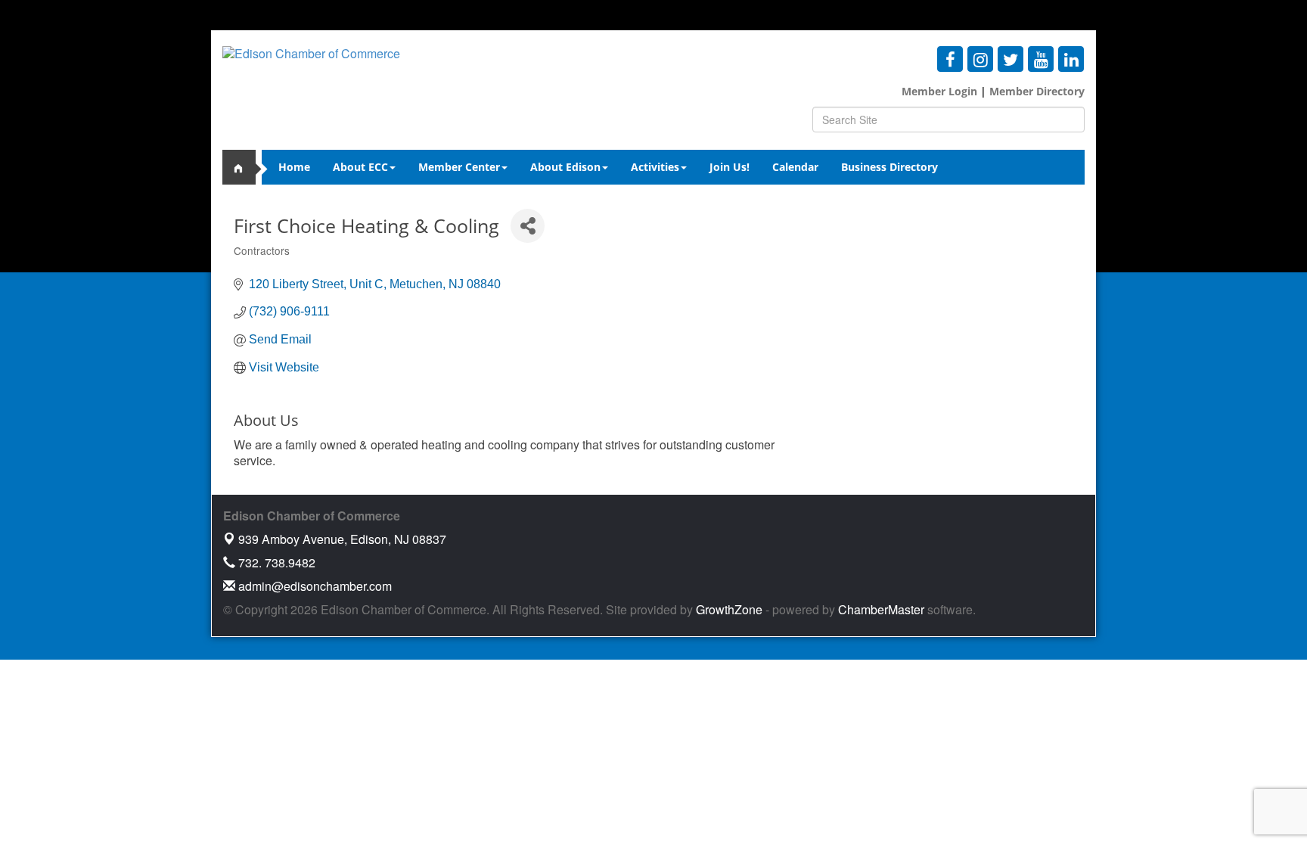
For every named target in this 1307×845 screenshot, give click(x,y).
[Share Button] (528, 226)
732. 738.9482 (275, 562)
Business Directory (889, 167)
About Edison (565, 167)
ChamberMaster (881, 609)
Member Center (459, 167)
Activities (655, 167)
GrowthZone (729, 609)
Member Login (939, 91)
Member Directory (1035, 91)
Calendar (795, 167)
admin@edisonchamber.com (313, 586)
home (245, 167)
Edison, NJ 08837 (342, 539)
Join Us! (729, 167)
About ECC (360, 167)
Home (294, 167)
